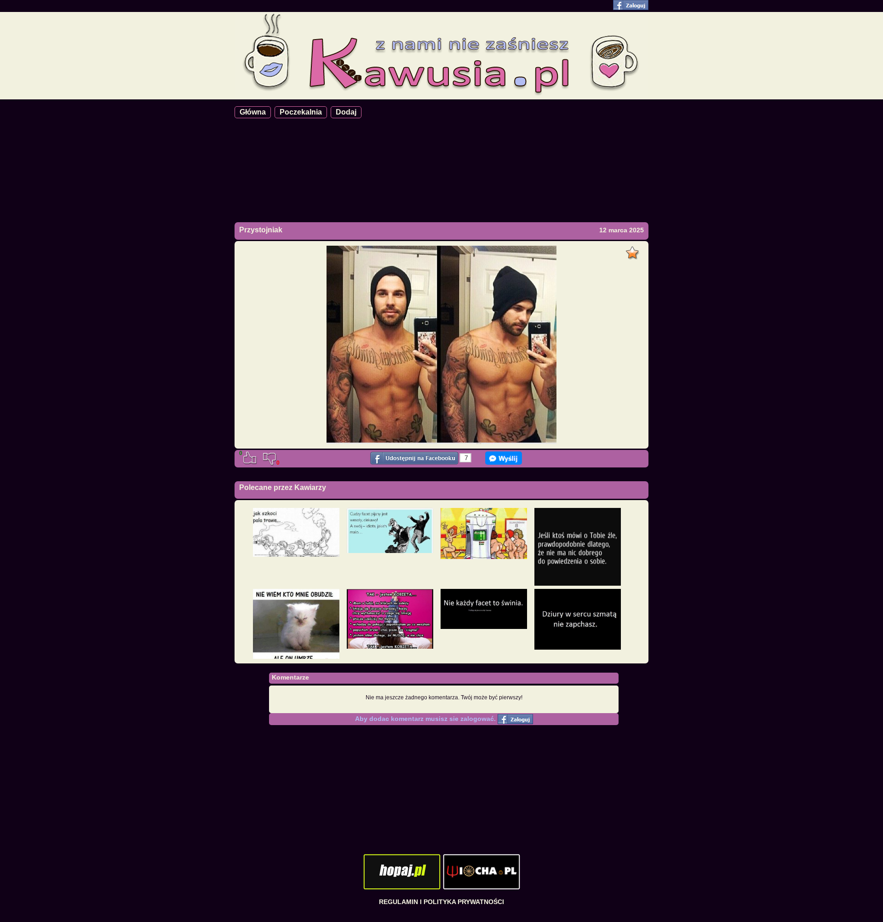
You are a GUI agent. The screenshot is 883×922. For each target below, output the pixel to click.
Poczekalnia (301, 112)
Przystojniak (260, 230)
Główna (253, 112)
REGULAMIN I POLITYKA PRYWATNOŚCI (441, 901)
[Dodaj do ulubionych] (633, 250)
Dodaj (346, 112)
